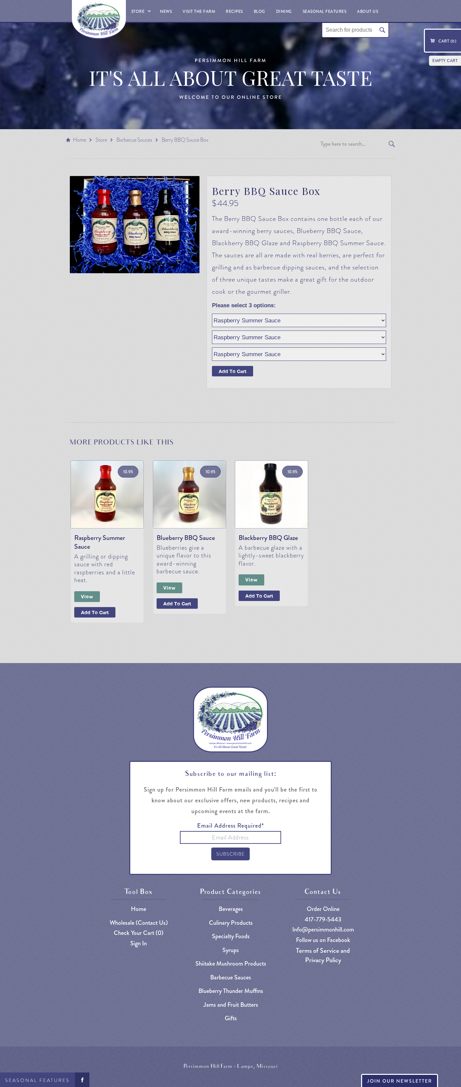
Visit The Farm (199, 11)
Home (79, 140)
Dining (284, 11)
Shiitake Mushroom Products (230, 964)
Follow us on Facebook (323, 940)
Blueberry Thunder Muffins (230, 991)
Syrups (230, 950)
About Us (367, 11)
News (166, 11)
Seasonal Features (37, 1080)
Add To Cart (95, 612)
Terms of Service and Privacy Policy (323, 955)
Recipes (234, 11)
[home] (99, 19)
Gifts (231, 1018)
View (87, 596)
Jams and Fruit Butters (231, 1005)
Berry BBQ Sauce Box (185, 140)
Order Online (323, 909)
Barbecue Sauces (134, 140)
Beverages (231, 909)
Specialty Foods (231, 936)
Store (101, 140)
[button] (140, 11)
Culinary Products (231, 923)
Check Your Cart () (138, 933)
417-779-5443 (323, 919)
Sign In (138, 943)
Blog (259, 11)
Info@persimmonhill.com (323, 929)
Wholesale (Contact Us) (139, 923)
